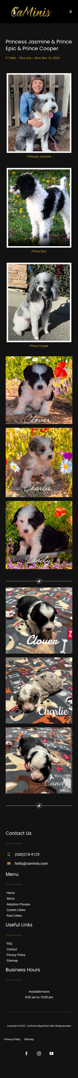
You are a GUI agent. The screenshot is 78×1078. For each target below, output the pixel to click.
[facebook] (26, 1053)
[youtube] (51, 1053)
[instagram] (39, 1053)
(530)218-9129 (27, 854)
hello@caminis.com (31, 863)
